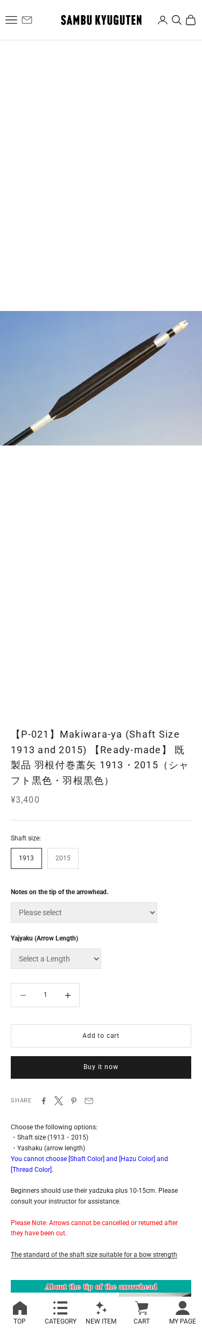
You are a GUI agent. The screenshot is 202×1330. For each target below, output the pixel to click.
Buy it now (100, 1067)
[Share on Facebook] (43, 1100)
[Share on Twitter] (58, 1100)
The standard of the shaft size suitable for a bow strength (94, 1254)
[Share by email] (89, 1100)
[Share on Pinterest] (73, 1100)
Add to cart (101, 1035)
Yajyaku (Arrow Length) (44, 938)
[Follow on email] (27, 20)
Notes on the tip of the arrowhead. (59, 892)
